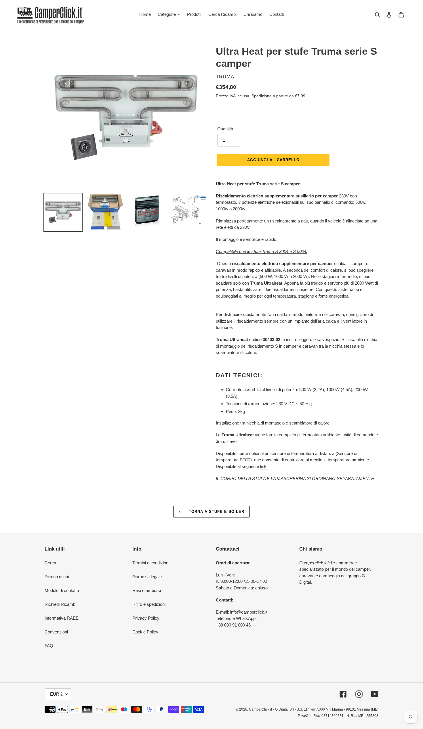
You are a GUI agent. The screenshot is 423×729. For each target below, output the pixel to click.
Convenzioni (56, 631)
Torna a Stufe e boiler (216, 511)
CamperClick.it (260, 709)
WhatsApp (246, 618)
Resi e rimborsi (146, 590)
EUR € (56, 694)
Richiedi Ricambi (60, 604)
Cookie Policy (145, 631)
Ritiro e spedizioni (148, 604)
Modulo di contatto (62, 590)
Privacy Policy (145, 618)
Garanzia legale (147, 576)
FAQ (49, 645)
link (264, 466)
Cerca (50, 562)
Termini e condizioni (150, 562)
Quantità (225, 128)
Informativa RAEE (62, 618)
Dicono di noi (57, 576)
